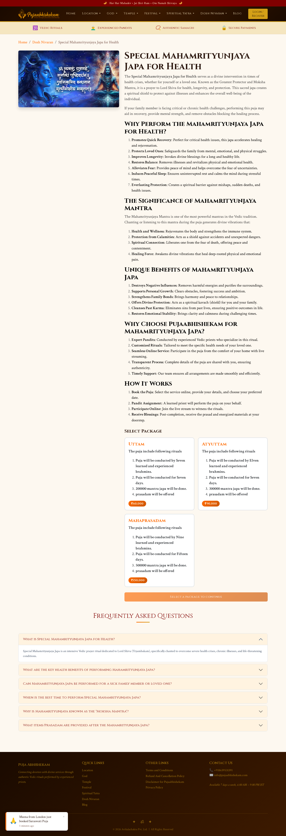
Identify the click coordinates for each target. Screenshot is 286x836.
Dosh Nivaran (42, 42)
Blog (237, 13)
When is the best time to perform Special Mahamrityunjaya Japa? (82, 697)
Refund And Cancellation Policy (165, 776)
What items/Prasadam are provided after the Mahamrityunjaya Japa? (86, 725)
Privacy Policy (154, 787)
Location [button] (90, 13)
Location (87, 770)
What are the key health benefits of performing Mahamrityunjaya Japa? (89, 669)
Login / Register (258, 14)
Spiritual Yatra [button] (179, 13)
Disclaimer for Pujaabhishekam (165, 782)
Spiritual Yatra (91, 793)
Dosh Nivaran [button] (212, 13)
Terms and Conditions (159, 770)
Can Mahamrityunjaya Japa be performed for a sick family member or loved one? (97, 683)
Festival (86, 787)
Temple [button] (130, 13)
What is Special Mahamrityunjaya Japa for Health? (69, 639)
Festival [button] (151, 13)
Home (71, 13)
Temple (86, 782)
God (84, 776)
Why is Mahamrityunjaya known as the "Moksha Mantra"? (76, 711)
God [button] (111, 13)
